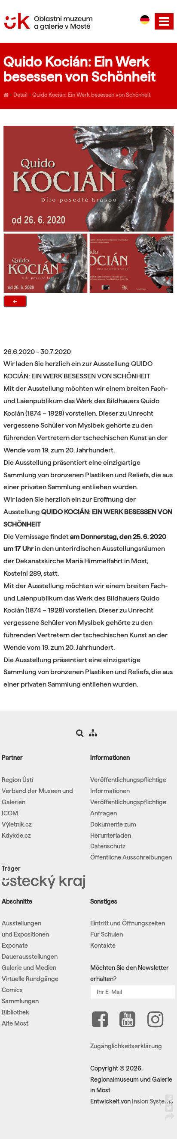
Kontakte (103, 945)
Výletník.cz (17, 824)
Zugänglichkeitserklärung (126, 1046)
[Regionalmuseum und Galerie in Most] (6, 95)
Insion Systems (152, 1101)
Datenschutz (107, 846)
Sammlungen (20, 1001)
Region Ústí (17, 779)
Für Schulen (106, 934)
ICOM (10, 813)
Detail (20, 95)
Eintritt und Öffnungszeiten (127, 923)
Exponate (15, 945)
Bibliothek (15, 1012)
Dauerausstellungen (30, 956)
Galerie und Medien (29, 967)
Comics (12, 990)
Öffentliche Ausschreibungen (131, 857)
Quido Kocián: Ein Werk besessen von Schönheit (91, 95)
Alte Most (15, 1023)
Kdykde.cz (16, 835)
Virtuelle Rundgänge (30, 978)
